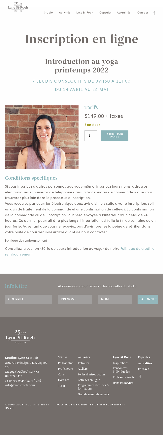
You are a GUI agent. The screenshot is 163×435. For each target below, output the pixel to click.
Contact (142, 12)
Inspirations (120, 363)
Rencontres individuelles (121, 370)
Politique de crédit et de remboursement (90, 405)
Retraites (83, 363)
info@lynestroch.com (20, 385)
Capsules (105, 12)
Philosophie (65, 363)
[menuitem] (142, 12)
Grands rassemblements (93, 394)
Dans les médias (123, 383)
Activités (64, 12)
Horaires (63, 380)
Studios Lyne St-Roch (22, 7)
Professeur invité (124, 377)
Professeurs (65, 369)
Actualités (123, 12)
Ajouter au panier (115, 136)
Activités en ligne (89, 380)
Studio (48, 12)
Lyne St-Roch (84, 12)
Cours (62, 374)
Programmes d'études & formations (93, 387)
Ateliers (82, 369)
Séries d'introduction (91, 374)
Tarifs (61, 386)
